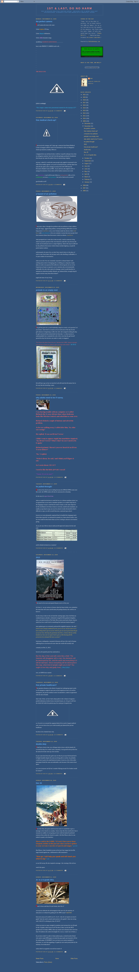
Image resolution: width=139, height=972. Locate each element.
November (87, 126)
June (86, 169)
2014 (84, 108)
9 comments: (58, 184)
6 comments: (58, 388)
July (85, 166)
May (85, 171)
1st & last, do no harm (69, 8)
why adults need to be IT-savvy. (49, 398)
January (87, 182)
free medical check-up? (46, 120)
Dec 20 (39, 783)
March (86, 176)
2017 (84, 102)
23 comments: (58, 773)
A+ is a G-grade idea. (45, 880)
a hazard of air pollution (46, 194)
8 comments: (58, 110)
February (87, 179)
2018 (84, 100)
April (86, 174)
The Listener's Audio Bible (93, 37)
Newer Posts (39, 958)
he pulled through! (44, 487)
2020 (84, 97)
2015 (84, 105)
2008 (84, 185)
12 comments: (59, 870)
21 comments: (59, 951)
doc (91, 78)
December (87, 123)
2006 (84, 190)
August (86, 163)
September (87, 161)
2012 (38, 557)
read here (69, 912)
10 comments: (59, 477)
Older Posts (74, 958)
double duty (41, 744)
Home (57, 958)
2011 (84, 116)
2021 (84, 94)
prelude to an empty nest (47, 290)
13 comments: (58, 675)
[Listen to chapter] (87, 35)
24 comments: (59, 548)
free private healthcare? (46, 685)
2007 (84, 188)
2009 (84, 121)
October (87, 158)
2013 (84, 110)
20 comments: (59, 734)
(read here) (46, 231)
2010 (84, 118)
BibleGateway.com (94, 41)
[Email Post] (65, 110)
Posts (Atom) (48, 962)
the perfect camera (44, 21)
